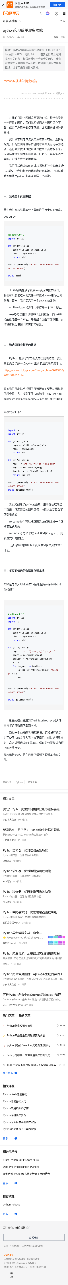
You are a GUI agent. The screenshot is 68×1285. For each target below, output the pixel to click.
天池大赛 (26, 1245)
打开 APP (57, 4)
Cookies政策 (33, 1258)
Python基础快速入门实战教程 (19, 1129)
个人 (62, 21)
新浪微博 (20, 1227)
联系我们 (34, 1237)
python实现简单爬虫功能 (20, 81)
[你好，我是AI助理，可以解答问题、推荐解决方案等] (47, 13)
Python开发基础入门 (14, 1101)
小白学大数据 (9, 819)
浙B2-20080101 (38, 1266)
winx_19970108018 (13, 1005)
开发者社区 (15, 1245)
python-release (11, 1204)
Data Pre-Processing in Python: (21, 1166)
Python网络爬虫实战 (14, 1115)
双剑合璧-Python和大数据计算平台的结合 (26, 1173)
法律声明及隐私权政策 (14, 1258)
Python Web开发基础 (15, 1094)
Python (19, 781)
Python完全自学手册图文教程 (19, 1122)
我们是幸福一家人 (11, 922)
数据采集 (32, 781)
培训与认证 (37, 1245)
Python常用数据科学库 (16, 1108)
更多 (5, 1138)
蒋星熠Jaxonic (10, 943)
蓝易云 (6, 963)
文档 (6, 1245)
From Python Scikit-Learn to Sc (21, 1160)
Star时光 (7, 860)
